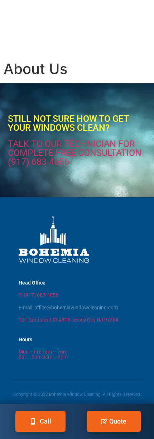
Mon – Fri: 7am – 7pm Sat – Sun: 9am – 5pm (43, 354)
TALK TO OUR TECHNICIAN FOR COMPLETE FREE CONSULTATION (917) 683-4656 (74, 153)
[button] (77, 46)
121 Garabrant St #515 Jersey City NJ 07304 (69, 320)
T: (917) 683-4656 (38, 295)
